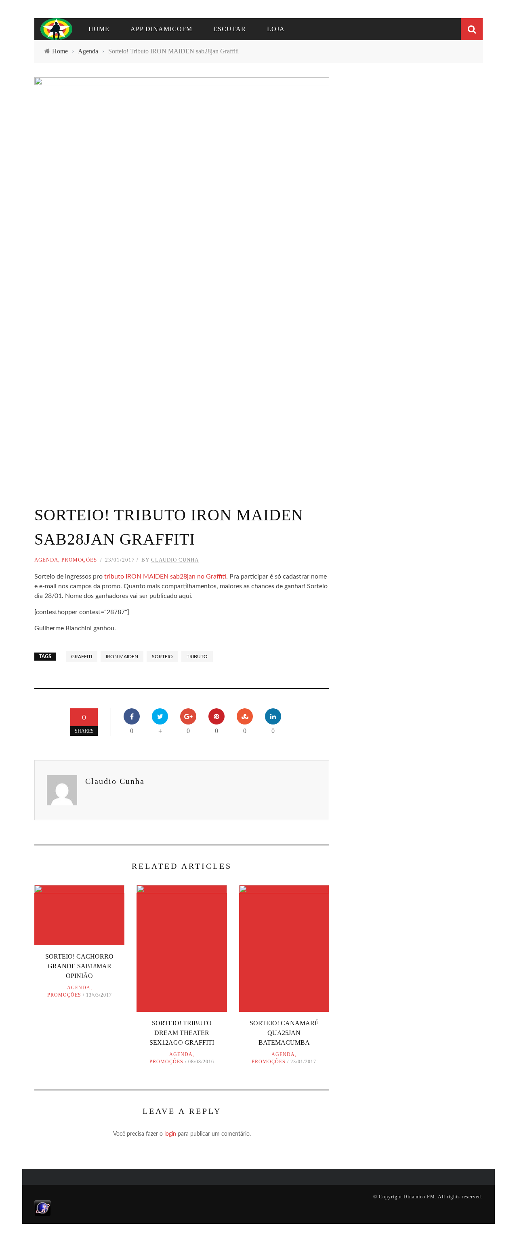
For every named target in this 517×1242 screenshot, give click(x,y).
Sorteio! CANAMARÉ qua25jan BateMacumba (284, 1033)
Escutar (229, 28)
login (170, 1134)
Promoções (79, 560)
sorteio (162, 656)
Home (98, 28)
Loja (276, 28)
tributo (197, 656)
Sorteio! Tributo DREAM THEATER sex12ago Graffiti (181, 1033)
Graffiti (81, 656)
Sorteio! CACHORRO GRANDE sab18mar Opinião (79, 966)
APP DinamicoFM (161, 28)
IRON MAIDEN (122, 656)
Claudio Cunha (175, 560)
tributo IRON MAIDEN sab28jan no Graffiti (164, 576)
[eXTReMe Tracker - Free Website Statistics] (42, 1207)
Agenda (46, 560)
